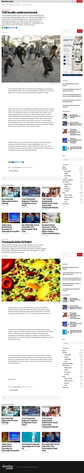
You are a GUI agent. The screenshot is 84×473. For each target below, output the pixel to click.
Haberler (64, 169)
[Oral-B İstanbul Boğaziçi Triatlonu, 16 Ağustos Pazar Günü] (31, 192)
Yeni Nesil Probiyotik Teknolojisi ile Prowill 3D (76, 148)
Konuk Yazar (65, 203)
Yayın (65, 178)
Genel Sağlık (67, 175)
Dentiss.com (7, 1)
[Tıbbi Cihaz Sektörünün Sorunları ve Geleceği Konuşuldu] (11, 218)
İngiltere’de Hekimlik (67, 180)
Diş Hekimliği (67, 171)
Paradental (67, 188)
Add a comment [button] (14, 170)
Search (79, 31)
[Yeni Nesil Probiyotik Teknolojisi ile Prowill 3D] (64, 148)
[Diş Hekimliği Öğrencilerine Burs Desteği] (11, 192)
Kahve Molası (65, 182)
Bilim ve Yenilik (68, 195)
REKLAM (79, 1)
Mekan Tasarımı (68, 197)
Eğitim (64, 167)
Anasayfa (3, 4)
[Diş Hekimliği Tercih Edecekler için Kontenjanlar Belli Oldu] (31, 218)
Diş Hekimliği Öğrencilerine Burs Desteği (75, 116)
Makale (66, 186)
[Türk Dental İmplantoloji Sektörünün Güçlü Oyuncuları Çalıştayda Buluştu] (51, 192)
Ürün (65, 201)
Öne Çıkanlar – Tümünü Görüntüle (13, 4)
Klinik (63, 192)
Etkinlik (66, 173)
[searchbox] (69, 31)
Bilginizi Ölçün (68, 184)
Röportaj (66, 199)
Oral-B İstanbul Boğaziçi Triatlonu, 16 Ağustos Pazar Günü (76, 124)
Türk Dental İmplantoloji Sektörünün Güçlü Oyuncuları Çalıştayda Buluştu (75, 132)
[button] (73, 1)
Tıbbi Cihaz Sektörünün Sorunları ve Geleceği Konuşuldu (76, 140)
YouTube (66, 190)
